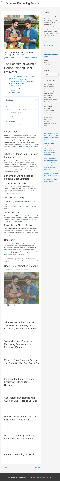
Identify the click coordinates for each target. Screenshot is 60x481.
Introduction (12, 78)
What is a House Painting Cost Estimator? (19, 80)
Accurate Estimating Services (23, 3)
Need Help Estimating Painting (17, 92)
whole (5, 254)
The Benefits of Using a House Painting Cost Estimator (21, 76)
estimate (22, 144)
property (20, 260)
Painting (34, 57)
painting (25, 135)
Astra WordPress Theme (46, 477)
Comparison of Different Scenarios (20, 89)
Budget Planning (15, 87)
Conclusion (12, 90)
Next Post (38, 467)
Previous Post (6, 467)
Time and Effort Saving (17, 85)
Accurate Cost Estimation (17, 83)
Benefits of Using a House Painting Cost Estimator (22, 81)
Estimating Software (16, 57)
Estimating (7, 57)
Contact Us (7, 269)
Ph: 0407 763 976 (48, 46)
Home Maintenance (27, 57)
